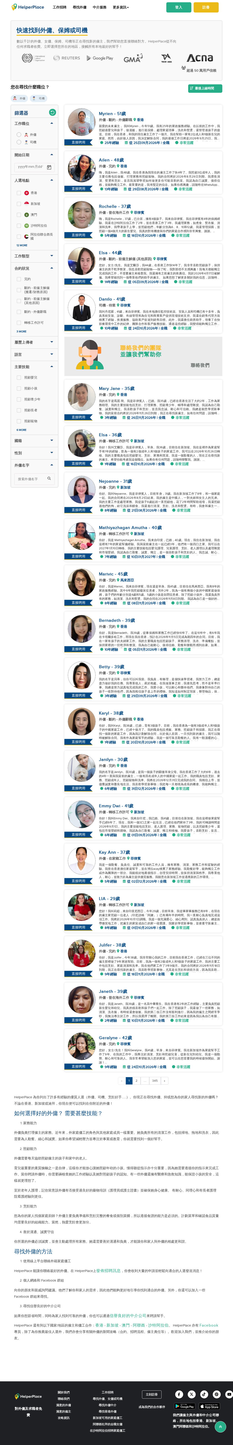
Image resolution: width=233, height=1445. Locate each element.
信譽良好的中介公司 (128, 1316)
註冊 (206, 7)
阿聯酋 (139, 1325)
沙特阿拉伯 (158, 1325)
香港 (99, 1325)
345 (155, 1081)
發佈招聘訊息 (108, 1271)
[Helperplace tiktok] (204, 1394)
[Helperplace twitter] (192, 1394)
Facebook (209, 1325)
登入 (178, 7)
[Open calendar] (49, 167)
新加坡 (112, 1325)
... (145, 1081)
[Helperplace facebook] (179, 1394)
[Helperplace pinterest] (217, 1394)
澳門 (126, 1325)
